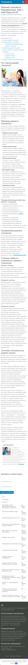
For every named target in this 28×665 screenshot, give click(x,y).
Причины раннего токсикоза (10, 42)
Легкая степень (9, 53)
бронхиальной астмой (19, 255)
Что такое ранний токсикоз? (10, 40)
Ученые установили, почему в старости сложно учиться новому (11, 596)
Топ (4, 497)
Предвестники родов (8, 537)
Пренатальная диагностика (10, 550)
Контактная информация (15, 656)
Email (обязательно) (6, 486)
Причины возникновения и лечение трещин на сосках (9, 563)
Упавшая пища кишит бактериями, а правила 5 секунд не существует (11, 577)
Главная (3, 14)
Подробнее (21, 464)
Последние (5, 499)
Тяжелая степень (10, 57)
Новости (5, 502)
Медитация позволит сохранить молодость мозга (11, 570)
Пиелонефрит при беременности (11, 543)
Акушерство (17, 14)
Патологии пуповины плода (10, 511)
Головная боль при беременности (7, 557)
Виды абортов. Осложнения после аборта (10, 531)
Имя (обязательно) (6, 481)
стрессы (20, 213)
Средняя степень (10, 55)
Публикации (9, 14)
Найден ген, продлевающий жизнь (10, 583)
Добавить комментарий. (7, 492)
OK (16, 663)
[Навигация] (26, 2)
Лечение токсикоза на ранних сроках (13, 59)
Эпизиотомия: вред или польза (11, 518)
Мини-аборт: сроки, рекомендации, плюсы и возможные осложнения (9, 506)
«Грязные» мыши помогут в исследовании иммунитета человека (9, 590)
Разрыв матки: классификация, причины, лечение (11, 525)
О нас (7, 656)
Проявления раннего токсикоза (11, 48)
